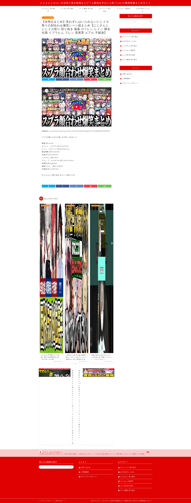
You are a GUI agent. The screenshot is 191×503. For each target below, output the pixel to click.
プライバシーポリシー (130, 83)
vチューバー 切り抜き (105, 9)
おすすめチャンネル (142, 9)
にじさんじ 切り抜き (48, 9)
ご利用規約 (126, 78)
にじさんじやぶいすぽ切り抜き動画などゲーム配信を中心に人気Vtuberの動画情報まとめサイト (95, 2)
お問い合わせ (127, 74)
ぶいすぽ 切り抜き (67, 8)
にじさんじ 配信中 (124, 8)
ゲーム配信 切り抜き (86, 9)
